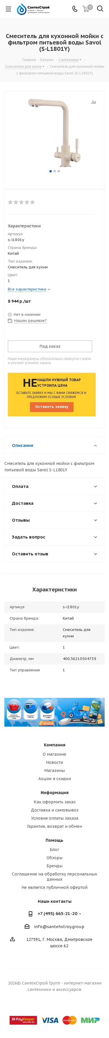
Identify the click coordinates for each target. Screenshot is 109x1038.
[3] (21, 202)
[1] (10, 202)
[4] (27, 202)
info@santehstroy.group (59, 926)
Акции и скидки (54, 778)
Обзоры (54, 857)
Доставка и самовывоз (54, 810)
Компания (54, 745)
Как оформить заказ (55, 802)
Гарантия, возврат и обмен (54, 826)
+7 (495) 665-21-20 (57, 913)
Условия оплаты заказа (54, 818)
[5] (32, 202)
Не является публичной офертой (54, 887)
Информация (55, 792)
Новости (54, 762)
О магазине (54, 754)
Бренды (54, 865)
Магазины (54, 770)
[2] (16, 202)
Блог (54, 849)
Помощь (54, 840)
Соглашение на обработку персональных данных (54, 876)
